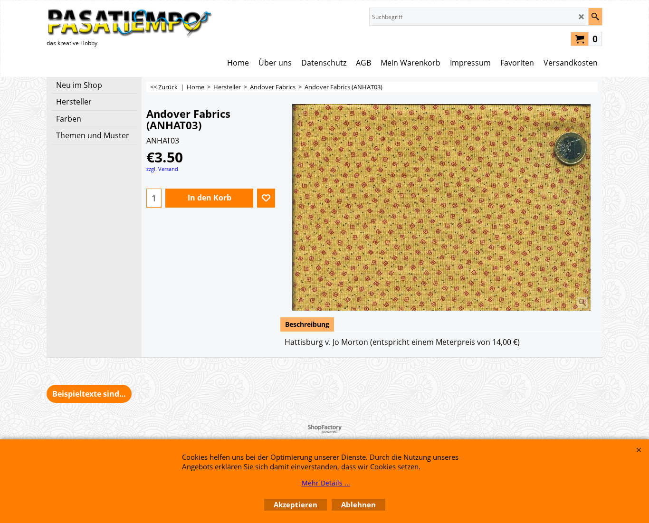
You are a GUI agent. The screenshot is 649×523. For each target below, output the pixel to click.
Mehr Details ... (326, 482)
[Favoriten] (266, 198)
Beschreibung (307, 324)
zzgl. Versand (162, 168)
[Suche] (595, 16)
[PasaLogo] (130, 23)
